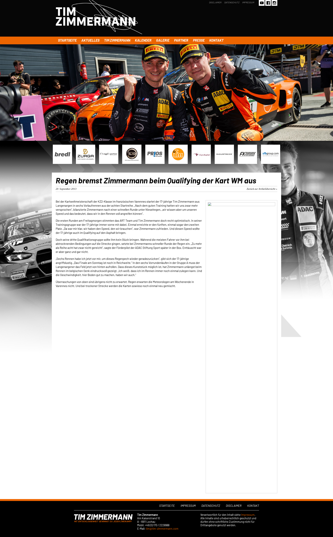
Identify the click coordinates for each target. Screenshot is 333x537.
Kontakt (216, 40)
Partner (181, 40)
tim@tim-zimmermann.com (162, 528)
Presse (199, 40)
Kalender (143, 40)
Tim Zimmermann (117, 40)
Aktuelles (90, 40)
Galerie (162, 40)
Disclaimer (215, 2)
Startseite (67, 40)
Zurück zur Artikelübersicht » (262, 188)
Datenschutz (231, 2)
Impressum (248, 2)
